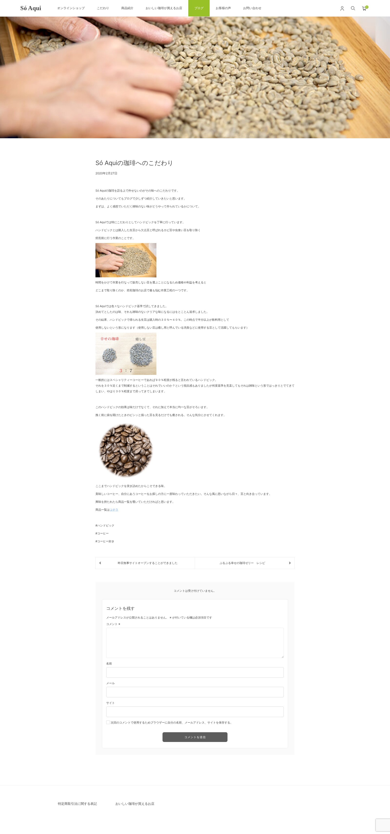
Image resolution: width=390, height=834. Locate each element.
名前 (109, 663)
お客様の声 (223, 8)
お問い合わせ (252, 8)
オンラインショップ (71, 8)
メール (110, 683)
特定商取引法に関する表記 (77, 804)
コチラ (114, 509)
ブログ (199, 8)
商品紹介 (127, 8)
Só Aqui (30, 8)
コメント (113, 624)
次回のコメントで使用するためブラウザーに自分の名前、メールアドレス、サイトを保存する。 (172, 722)
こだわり (103, 8)
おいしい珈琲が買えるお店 (164, 8)
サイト (110, 702)
